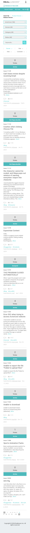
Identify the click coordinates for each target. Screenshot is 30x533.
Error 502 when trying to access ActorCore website (14, 315)
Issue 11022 (7, 402)
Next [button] (27, 9)
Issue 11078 (7, 228)
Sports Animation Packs (13, 443)
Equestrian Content (11, 231)
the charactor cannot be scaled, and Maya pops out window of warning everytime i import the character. (14, 175)
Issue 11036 (7, 363)
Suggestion (7, 247)
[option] (8, 9)
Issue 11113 (7, 168)
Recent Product (8, 9)
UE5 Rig (6, 481)
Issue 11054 (7, 312)
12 (11, 514)
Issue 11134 (7, 124)
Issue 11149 (7, 71)
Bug (5, 145)
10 (6, 514)
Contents (16, 247)
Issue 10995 (7, 478)
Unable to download (11, 405)
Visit (20, 48)
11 (9, 514)
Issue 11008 (7, 440)
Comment (20, 51)
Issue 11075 (7, 270)
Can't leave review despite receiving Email (14, 75)
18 (16, 514)
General (6, 101)
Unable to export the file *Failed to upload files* (13, 367)
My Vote (24, 9)
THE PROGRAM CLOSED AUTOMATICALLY (13, 274)
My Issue (17, 9)
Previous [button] (2, 9)
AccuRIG (11, 291)
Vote (8, 51)
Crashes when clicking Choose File (12, 128)
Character (12, 205)
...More (7, 95)
